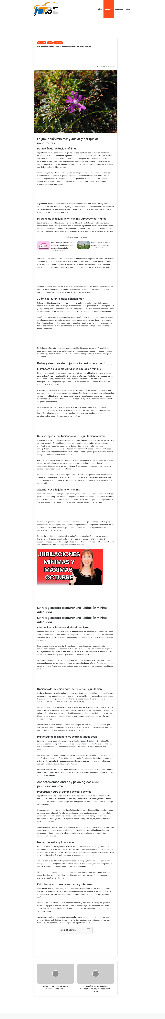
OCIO (128, 9)
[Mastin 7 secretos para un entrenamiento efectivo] (83, 245)
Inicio (100, 9)
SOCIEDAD (119, 9)
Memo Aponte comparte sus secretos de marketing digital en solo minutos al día (62, 245)
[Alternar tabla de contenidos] (87, 930)
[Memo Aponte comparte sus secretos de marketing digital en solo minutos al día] (43, 245)
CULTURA (108, 9)
